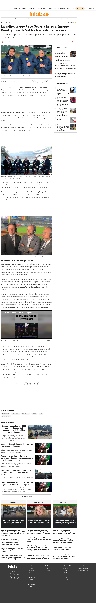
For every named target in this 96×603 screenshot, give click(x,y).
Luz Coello (9, 42)
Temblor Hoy (20, 18)
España (45, 8)
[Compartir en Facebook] (36, 81)
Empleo (48, 570)
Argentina (24, 8)
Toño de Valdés (15, 413)
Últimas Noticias (31, 586)
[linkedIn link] (17, 577)
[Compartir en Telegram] (46, 81)
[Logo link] (39, 13)
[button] (2, 8)
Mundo (68, 8)
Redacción (48, 568)
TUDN (40, 413)
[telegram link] (14, 577)
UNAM (34, 18)
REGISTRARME (80, 8)
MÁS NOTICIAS (27, 496)
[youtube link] (11, 577)
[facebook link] (11, 574)
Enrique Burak (25, 413)
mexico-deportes (6, 416)
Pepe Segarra (5, 413)
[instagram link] (17, 574)
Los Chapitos (49, 18)
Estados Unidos (32, 8)
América (31, 568)
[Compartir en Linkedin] (43, 81)
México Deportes (6, 22)
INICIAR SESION (90, 8)
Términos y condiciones (83, 568)
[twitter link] (14, 574)
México (50, 8)
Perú (55, 8)
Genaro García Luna (41, 18)
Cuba (73, 8)
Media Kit (66, 579)
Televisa (34, 413)
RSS (31, 588)
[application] (26, 324)
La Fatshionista (66, 18)
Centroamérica (61, 8)
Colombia (39, 8)
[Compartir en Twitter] (40, 81)
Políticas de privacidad (83, 570)
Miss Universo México (58, 18)
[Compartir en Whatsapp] (33, 81)
